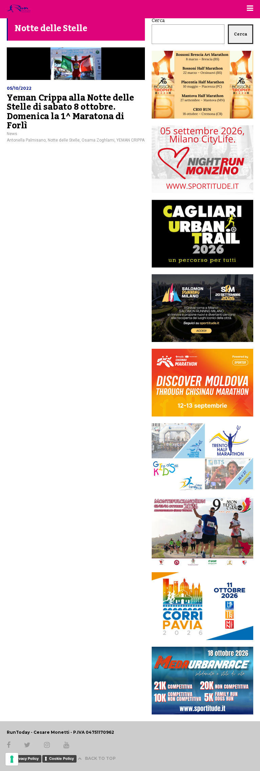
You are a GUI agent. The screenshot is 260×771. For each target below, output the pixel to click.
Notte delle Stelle (64, 140)
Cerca (158, 20)
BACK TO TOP (100, 758)
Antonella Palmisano (26, 140)
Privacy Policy (26, 758)
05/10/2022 (19, 88)
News (12, 133)
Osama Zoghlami (98, 140)
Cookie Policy (61, 758)
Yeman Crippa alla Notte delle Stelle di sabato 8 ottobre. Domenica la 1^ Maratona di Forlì (70, 111)
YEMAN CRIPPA (130, 140)
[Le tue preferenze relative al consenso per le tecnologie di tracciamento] (11, 759)
